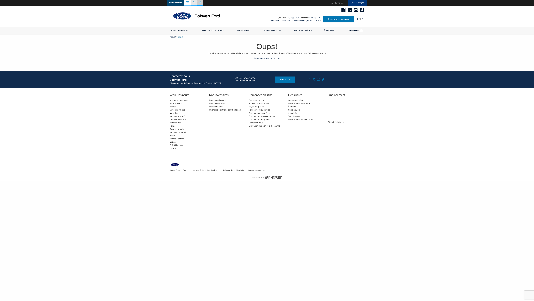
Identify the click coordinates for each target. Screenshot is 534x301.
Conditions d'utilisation (211, 170)
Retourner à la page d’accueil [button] (267, 58)
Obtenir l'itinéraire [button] (336, 122)
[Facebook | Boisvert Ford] (343, 10)
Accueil (173, 37)
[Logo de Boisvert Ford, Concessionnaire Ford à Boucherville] (199, 16)
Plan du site (194, 170)
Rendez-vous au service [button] (338, 19)
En (363, 19)
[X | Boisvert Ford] (350, 10)
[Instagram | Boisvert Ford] (356, 10)
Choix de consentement (257, 170)
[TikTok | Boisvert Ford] (362, 10)
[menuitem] (180, 31)
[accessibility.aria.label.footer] (273, 177)
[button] (175, 3)
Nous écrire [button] (285, 80)
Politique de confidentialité (234, 170)
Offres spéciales (272, 30)
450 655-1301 (292, 18)
